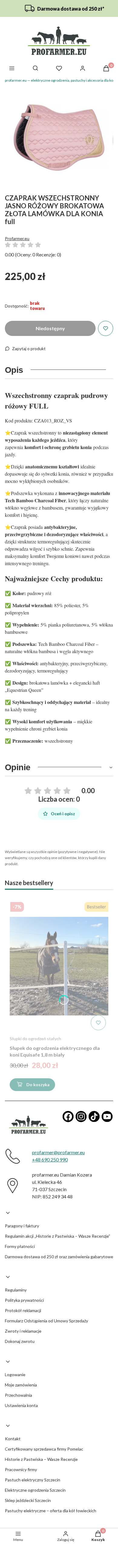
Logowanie (15, 1374)
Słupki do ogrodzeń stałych (35, 1038)
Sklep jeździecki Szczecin (28, 1500)
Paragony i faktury (22, 1225)
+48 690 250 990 (50, 1159)
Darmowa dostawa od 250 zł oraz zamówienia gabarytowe (59, 1256)
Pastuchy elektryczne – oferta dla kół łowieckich (50, 1510)
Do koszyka (38, 1084)
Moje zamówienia (21, 1384)
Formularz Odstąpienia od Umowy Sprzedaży (46, 1320)
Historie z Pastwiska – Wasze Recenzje (41, 1459)
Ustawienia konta (21, 1405)
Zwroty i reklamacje (23, 1331)
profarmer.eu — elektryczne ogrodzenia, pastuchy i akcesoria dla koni (60, 80)
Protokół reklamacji (23, 1310)
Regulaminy (16, 1289)
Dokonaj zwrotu (19, 1341)
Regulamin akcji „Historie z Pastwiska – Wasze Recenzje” (57, 1236)
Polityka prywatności (24, 1300)
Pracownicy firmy (21, 1469)
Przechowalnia (18, 1395)
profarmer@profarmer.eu (58, 1152)
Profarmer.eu (17, 238)
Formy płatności (20, 1246)
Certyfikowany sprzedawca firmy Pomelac (44, 1448)
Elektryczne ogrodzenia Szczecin (35, 1490)
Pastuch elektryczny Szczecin (32, 1479)
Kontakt (13, 1438)
